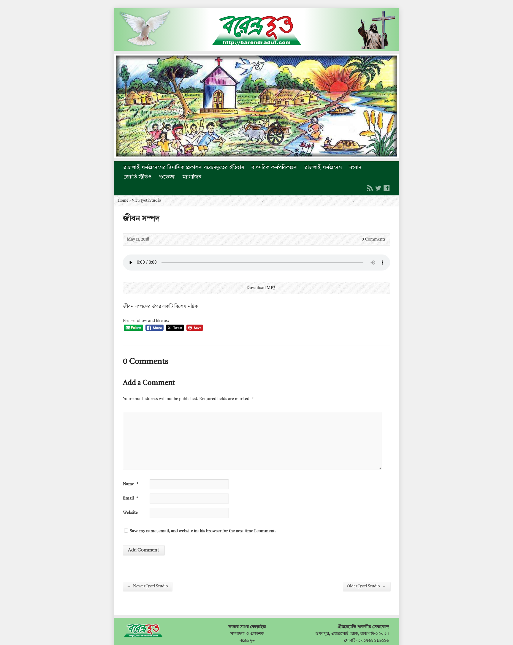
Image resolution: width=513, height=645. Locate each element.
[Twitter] (378, 188)
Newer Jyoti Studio (147, 586)
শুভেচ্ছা (167, 177)
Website (130, 512)
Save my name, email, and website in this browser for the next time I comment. (203, 531)
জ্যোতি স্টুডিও (138, 177)
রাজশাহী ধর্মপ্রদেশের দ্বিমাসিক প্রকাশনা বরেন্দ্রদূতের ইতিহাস (184, 167)
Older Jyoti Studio (366, 586)
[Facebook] (387, 188)
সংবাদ (355, 167)
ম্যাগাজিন (192, 177)
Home (123, 201)
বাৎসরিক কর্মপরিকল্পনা (274, 167)
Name (130, 484)
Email (130, 498)
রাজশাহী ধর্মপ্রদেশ (323, 167)
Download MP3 (260, 288)
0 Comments (356, 239)
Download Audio (241, 287)
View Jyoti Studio (146, 201)
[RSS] (370, 188)
